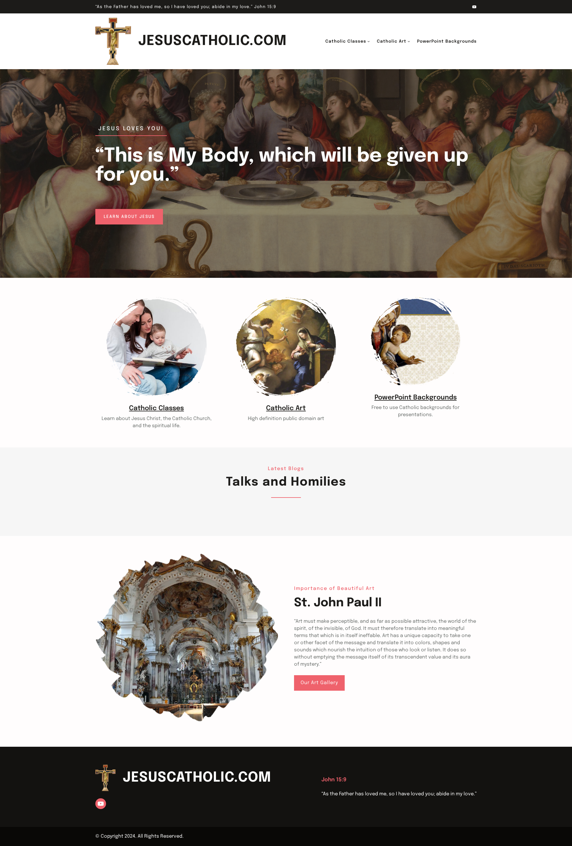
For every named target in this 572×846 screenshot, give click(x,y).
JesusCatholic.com (212, 41)
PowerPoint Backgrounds (415, 397)
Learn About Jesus (129, 217)
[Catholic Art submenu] (409, 41)
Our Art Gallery (319, 682)
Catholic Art (286, 408)
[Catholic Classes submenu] (368, 41)
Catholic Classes (156, 408)
